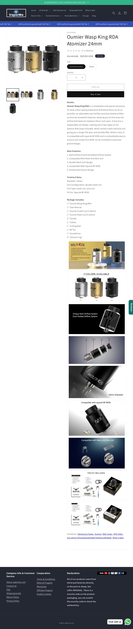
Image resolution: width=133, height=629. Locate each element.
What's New (118, 537)
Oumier (98, 534)
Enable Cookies (44, 594)
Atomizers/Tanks (86, 534)
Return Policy (12, 597)
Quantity (70, 72)
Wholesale (41, 586)
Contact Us (11, 586)
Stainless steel (77, 67)
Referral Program (45, 582)
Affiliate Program (45, 590)
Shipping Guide (13, 593)
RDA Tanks (107, 534)
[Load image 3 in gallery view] (40, 94)
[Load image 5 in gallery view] (12, 108)
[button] (44, 10)
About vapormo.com (16, 582)
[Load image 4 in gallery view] (54, 94)
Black (93, 67)
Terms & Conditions (46, 579)
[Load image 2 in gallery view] (26, 94)
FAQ (8, 589)
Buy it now (96, 94)
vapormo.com (69, 623)
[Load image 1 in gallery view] (12, 94)
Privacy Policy (12, 600)
